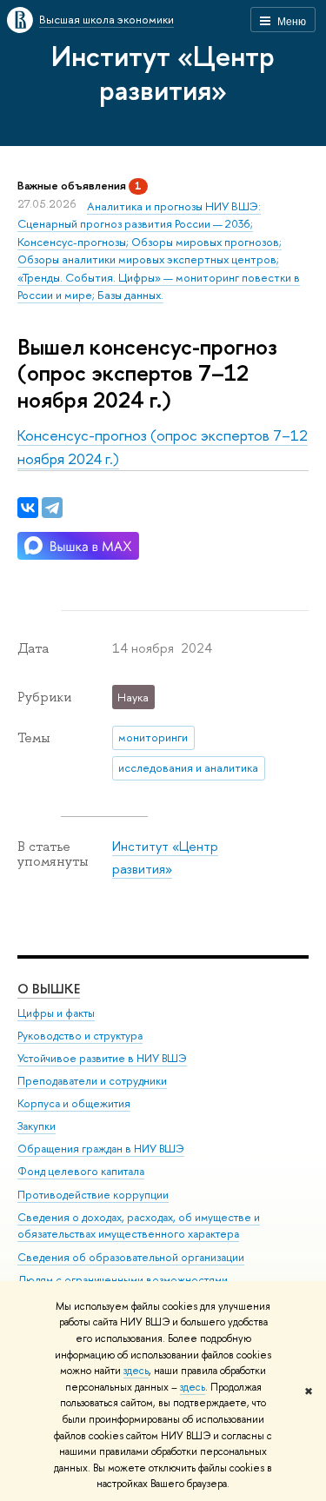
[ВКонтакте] (27, 507)
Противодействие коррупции (93, 1194)
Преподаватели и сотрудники (92, 1080)
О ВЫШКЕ (48, 989)
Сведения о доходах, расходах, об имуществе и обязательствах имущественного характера (138, 1226)
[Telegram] (52, 507)
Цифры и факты (56, 1013)
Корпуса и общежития (73, 1103)
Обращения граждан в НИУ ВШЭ (100, 1148)
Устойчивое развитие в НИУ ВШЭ (102, 1058)
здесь (136, 1371)
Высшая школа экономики (106, 19)
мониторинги (153, 737)
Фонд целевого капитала (80, 1171)
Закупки (36, 1126)
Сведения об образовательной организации (130, 1257)
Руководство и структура (80, 1035)
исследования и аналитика (188, 767)
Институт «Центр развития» (163, 73)
